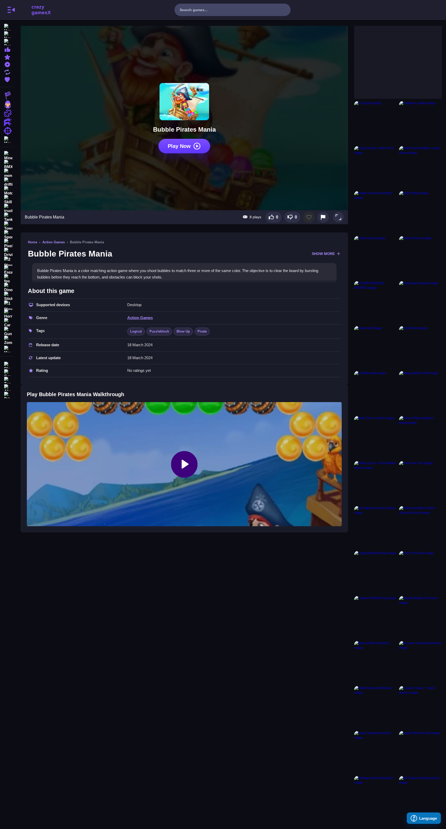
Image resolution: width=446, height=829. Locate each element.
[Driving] (7, 252)
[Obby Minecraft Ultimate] (375, 707)
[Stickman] (7, 296)
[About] (7, 387)
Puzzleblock (159, 331)
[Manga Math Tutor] (420, 392)
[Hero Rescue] (420, 257)
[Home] (7, 26)
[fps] (7, 278)
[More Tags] (7, 348)
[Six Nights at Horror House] (375, 527)
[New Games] (7, 34)
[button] (338, 217)
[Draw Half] (375, 347)
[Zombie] (7, 340)
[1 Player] (7, 305)
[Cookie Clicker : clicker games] (420, 707)
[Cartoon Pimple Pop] (375, 617)
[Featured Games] (7, 56)
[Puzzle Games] (7, 113)
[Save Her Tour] (420, 482)
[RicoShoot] (420, 347)
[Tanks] (7, 217)
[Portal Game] (375, 257)
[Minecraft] (7, 155)
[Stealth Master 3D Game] (420, 617)
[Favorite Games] (7, 79)
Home (32, 242)
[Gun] (7, 331)
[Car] (7, 322)
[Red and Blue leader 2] (375, 662)
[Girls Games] (7, 104)
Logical (136, 331)
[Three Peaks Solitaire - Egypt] (420, 437)
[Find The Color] (420, 572)
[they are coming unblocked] (420, 662)
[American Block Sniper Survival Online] (420, 527)
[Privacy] (7, 394)
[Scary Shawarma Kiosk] (375, 752)
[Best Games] (7, 41)
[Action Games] (7, 122)
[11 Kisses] (375, 122)
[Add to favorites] (309, 217)
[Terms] (7, 379)
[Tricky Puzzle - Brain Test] (375, 167)
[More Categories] (7, 139)
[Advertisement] (393, 58)
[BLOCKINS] (420, 212)
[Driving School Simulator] (375, 797)
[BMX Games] (7, 164)
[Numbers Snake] (420, 122)
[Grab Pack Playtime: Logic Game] (420, 167)
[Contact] (7, 372)
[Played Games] (7, 64)
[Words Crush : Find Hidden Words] (375, 482)
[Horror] (7, 314)
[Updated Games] (7, 71)
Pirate (202, 331)
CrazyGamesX (39, 10)
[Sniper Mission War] (420, 752)
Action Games (53, 242)
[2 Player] (7, 261)
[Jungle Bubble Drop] (375, 572)
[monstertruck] (7, 173)
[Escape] (7, 270)
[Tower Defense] (7, 226)
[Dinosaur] (7, 287)
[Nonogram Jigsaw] (420, 302)
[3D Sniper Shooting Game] (420, 797)
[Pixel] (7, 243)
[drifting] (7, 182)
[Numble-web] (375, 392)
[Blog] (7, 364)
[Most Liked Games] (7, 49)
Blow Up (183, 331)
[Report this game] (323, 217)
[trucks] (7, 208)
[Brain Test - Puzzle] (375, 437)
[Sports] (7, 234)
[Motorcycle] (7, 190)
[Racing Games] (7, 95)
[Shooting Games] (7, 130)
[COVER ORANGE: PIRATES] (375, 302)
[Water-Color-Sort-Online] (375, 212)
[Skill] (7, 199)
